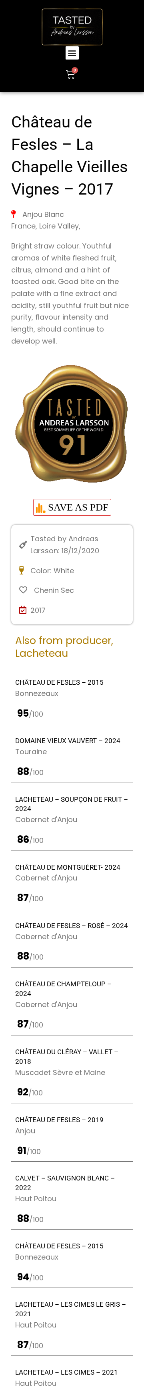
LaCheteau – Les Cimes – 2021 (66, 1372)
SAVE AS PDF (77, 507)
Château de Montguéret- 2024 (67, 867)
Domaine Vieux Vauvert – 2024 (67, 741)
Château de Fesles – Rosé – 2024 (71, 926)
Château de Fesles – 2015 (59, 682)
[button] (72, 53)
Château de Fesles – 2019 (59, 1120)
